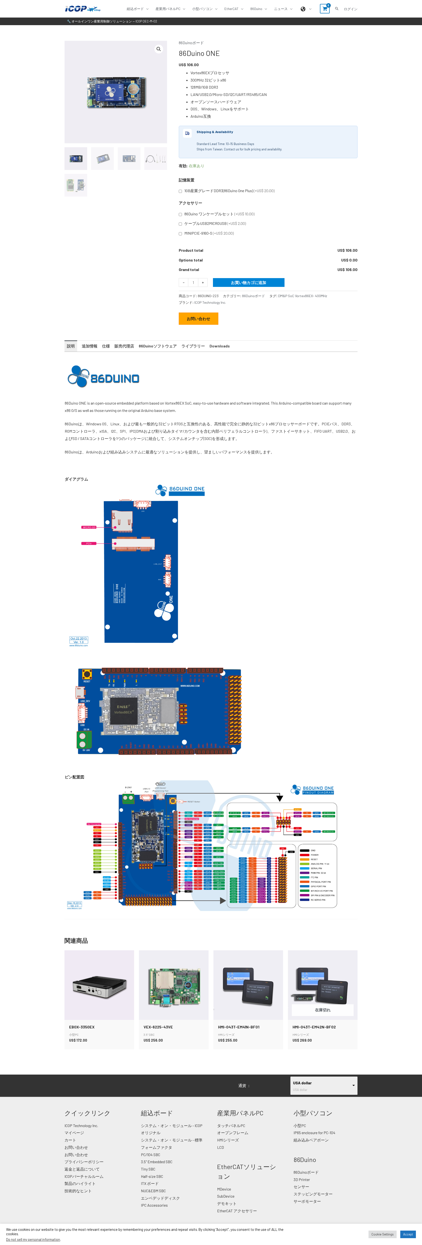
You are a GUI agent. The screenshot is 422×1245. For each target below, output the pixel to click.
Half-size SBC (152, 1176)
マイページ (74, 1132)
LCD (220, 1147)
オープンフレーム (232, 1132)
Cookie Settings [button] (382, 1234)
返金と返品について (82, 1169)
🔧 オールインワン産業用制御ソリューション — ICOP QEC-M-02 (112, 21)
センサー (301, 1186)
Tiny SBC (148, 1169)
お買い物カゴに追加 (248, 282)
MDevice (224, 1189)
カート (70, 1140)
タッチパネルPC (231, 1125)
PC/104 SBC (150, 1154)
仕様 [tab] (106, 346)
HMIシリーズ (228, 1140)
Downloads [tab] (220, 346)
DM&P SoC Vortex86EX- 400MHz (302, 296)
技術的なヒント (78, 1190)
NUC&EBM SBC (153, 1190)
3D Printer (302, 1179)
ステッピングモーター (313, 1194)
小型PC (300, 1125)
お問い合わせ (198, 318)
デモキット (227, 1203)
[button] (146, 9)
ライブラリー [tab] (193, 346)
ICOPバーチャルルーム (84, 1176)
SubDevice (225, 1196)
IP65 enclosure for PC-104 (314, 1132)
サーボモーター (307, 1201)
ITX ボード (150, 1183)
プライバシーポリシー (84, 1161)
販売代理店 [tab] (124, 346)
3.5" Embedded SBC (156, 1161)
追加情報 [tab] (89, 346)
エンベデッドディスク (160, 1198)
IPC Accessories (154, 1205)
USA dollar (302, 1082)
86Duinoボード (191, 42)
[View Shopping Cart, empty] (325, 8)
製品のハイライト (80, 1183)
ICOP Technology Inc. (210, 302)
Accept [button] (408, 1234)
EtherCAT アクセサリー (237, 1210)
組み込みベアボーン (311, 1140)
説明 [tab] (71, 346)
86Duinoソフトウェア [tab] (158, 346)
